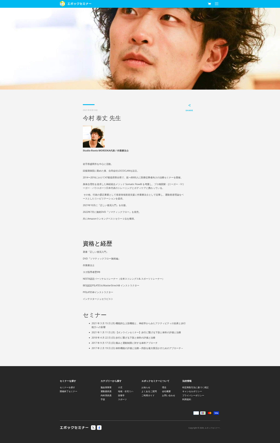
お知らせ (145, 387)
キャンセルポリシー (192, 391)
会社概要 (166, 391)
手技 (103, 399)
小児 (120, 387)
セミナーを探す (67, 387)
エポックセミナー (212, 427)
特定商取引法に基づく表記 (195, 387)
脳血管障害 (106, 387)
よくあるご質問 (149, 391)
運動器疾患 (106, 391)
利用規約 (186, 399)
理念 (164, 387)
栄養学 (121, 395)
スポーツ (122, 399)
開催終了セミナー (68, 391)
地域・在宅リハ (125, 391)
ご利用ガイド (148, 395)
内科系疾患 (106, 395)
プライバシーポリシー (193, 395)
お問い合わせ (168, 395)
